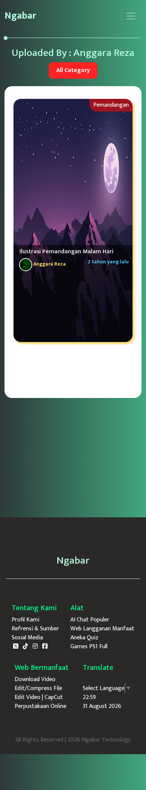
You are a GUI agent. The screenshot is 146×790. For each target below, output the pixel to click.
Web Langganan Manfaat (102, 628)
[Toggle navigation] (131, 16)
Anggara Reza (49, 264)
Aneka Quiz (84, 637)
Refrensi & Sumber (35, 628)
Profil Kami (25, 619)
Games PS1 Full (88, 646)
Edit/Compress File (38, 688)
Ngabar (20, 16)
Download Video (35, 679)
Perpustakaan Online (40, 706)
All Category (73, 70)
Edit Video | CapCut (39, 697)
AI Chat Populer (89, 619)
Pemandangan (111, 105)
